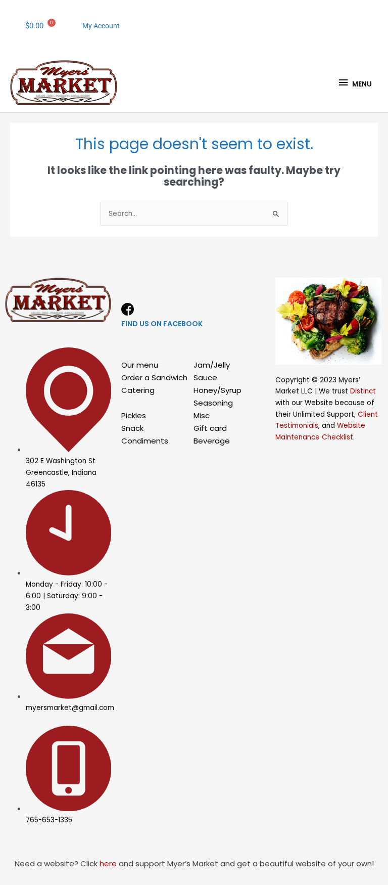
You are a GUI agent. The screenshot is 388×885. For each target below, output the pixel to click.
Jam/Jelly (211, 365)
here (108, 863)
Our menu (139, 365)
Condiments (144, 440)
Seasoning (213, 402)
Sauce (205, 377)
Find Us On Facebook (162, 324)
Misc (201, 415)
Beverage (211, 440)
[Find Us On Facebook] (127, 309)
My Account (101, 26)
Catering (138, 390)
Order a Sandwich (154, 377)
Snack (132, 428)
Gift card (210, 428)
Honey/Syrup (217, 390)
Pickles (133, 415)
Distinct (363, 391)
